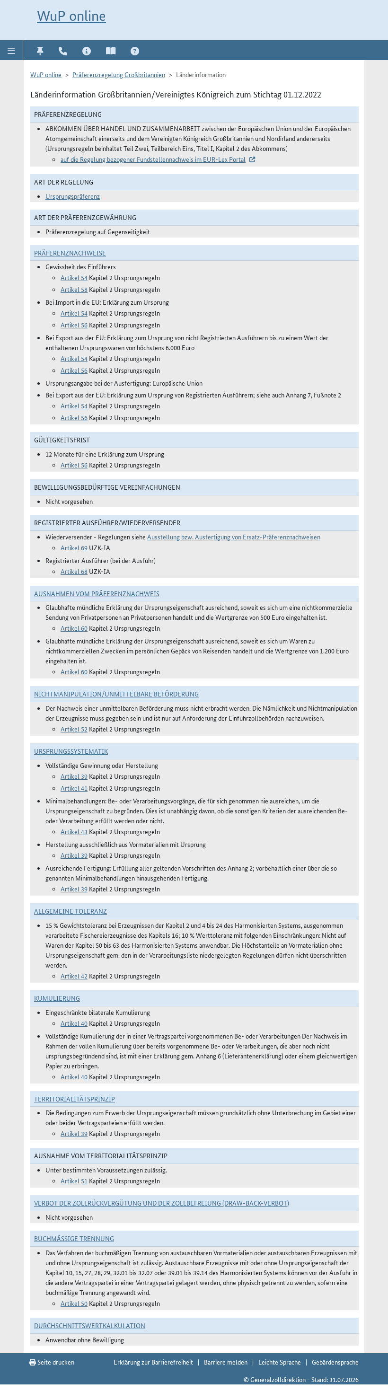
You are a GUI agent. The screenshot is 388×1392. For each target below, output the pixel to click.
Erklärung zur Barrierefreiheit (153, 1361)
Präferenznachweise (70, 252)
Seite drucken (55, 1361)
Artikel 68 (74, 571)
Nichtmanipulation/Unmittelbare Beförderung (116, 693)
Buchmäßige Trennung (74, 1238)
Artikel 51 (74, 1180)
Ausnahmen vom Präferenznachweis (96, 593)
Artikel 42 (74, 975)
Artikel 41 (74, 788)
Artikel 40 (74, 1023)
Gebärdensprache (335, 1361)
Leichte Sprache (279, 1361)
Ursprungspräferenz (72, 196)
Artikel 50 (74, 1303)
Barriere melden (225, 1361)
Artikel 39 (74, 776)
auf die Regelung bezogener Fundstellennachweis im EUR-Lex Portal (153, 159)
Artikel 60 (74, 628)
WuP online (71, 16)
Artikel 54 (74, 277)
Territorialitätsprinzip (74, 1098)
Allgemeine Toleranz (70, 911)
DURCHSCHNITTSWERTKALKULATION (89, 1325)
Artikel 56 (74, 324)
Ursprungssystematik (71, 751)
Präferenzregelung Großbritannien (118, 74)
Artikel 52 (74, 728)
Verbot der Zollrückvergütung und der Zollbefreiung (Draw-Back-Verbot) (161, 1202)
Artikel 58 (74, 289)
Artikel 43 (74, 831)
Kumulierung (57, 998)
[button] (11, 50)
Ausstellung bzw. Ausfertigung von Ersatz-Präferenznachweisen (233, 536)
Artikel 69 (74, 547)
